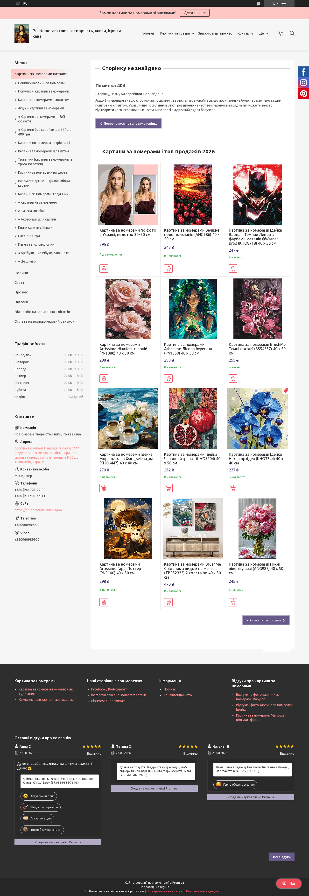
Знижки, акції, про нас (215, 33)
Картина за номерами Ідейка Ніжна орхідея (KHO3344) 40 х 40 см (256, 458)
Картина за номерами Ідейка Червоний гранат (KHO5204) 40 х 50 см (192, 458)
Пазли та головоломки (36, 244)
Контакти (245, 33)
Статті (19, 282)
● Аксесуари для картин (37, 219)
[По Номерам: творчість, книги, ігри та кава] (21, 33)
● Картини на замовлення (38, 202)
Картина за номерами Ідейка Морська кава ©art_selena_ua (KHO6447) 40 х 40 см (126, 458)
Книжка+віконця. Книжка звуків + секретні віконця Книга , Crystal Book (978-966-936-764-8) (58, 780)
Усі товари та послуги (263, 620)
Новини (21, 273)
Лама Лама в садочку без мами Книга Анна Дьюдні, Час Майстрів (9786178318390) (252, 769)
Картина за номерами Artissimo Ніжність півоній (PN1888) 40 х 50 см (123, 348)
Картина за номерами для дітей (43, 151)
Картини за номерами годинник (43, 194)
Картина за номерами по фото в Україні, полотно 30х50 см (127, 232)
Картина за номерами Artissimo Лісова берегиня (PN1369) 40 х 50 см (188, 348)
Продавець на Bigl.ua (154, 887)
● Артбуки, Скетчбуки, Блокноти (43, 253)
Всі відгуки (282, 857)
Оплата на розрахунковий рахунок (44, 321)
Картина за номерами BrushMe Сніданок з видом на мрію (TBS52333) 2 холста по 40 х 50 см (192, 570)
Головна (148, 33)
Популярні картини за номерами (43, 91)
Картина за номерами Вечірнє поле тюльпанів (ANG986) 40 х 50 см (191, 234)
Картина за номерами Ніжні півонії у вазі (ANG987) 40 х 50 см (256, 568)
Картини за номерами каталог (40, 74)
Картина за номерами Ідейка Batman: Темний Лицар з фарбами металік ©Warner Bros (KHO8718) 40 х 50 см (255, 236)
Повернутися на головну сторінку (130, 123)
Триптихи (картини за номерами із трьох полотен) (45, 161)
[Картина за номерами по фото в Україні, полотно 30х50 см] (128, 194)
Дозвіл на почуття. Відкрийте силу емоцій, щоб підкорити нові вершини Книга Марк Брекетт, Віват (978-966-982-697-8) (155, 771)
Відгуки (21, 302)
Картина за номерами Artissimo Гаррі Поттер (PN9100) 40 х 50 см (120, 568)
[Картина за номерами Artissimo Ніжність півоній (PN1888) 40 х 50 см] (128, 309)
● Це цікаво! (27, 261)
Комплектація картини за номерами (47, 700)
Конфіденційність (178, 695)
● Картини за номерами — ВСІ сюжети (41, 119)
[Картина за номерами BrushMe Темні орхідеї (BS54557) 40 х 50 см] (257, 309)
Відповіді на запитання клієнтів (42, 312)
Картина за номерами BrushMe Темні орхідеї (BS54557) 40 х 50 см (257, 348)
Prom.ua (178, 882)
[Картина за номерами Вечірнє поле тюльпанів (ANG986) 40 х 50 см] (193, 194)
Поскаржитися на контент (165, 891)
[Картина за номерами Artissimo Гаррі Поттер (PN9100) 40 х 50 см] (128, 528)
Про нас (21, 292)
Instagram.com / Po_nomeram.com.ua (119, 695)
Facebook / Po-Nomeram (109, 689)
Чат (292, 883)
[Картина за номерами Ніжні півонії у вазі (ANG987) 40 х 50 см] (257, 528)
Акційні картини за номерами (41, 108)
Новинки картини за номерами (42, 83)
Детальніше (195, 13)
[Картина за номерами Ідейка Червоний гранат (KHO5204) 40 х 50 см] (193, 418)
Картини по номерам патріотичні (44, 143)
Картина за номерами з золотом (43, 100)
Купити (103, 268)
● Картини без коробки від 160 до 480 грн (44, 132)
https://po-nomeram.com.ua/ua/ (38, 510)
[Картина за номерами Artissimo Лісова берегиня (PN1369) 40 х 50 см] (193, 309)
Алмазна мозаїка (31, 211)
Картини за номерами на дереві (43, 172)
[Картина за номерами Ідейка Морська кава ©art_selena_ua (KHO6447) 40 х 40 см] (128, 418)
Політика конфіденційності (205, 891)
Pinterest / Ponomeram (108, 701)
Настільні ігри (29, 236)
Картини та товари (175, 33)
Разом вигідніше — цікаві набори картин (44, 183)
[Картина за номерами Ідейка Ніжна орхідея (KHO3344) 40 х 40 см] (257, 418)
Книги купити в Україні (35, 227)
